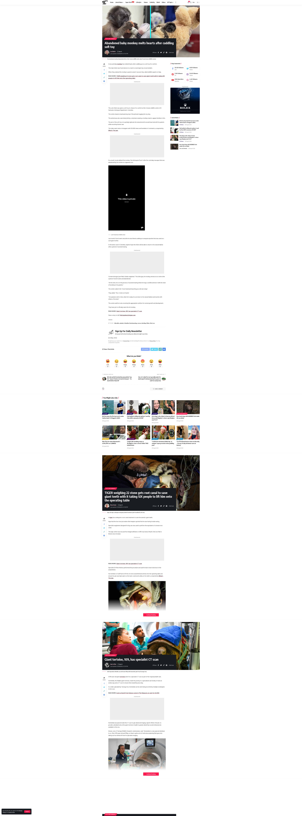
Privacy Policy (153, 340)
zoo (154, 323)
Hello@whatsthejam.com (127, 315)
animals (122, 323)
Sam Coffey (113, 664)
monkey (119, 64)
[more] (176, 2)
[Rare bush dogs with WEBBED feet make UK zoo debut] (174, 147)
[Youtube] (177, 80)
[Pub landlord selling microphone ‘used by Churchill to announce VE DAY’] (174, 130)
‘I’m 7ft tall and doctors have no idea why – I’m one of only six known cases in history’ (188, 443)
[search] (190, 2)
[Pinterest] (177, 74)
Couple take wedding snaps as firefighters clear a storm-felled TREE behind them (137, 443)
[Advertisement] (137, 94)
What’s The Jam (113, 130)
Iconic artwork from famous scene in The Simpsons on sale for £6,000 (137, 693)
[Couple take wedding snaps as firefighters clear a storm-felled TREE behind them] (138, 432)
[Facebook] (177, 68)
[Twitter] (192, 68)
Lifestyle (155, 438)
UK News (181, 124)
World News (131, 438)
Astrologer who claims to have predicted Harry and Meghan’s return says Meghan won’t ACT (188, 137)
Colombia (126, 323)
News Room (113, 505)
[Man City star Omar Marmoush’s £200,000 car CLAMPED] (113, 432)
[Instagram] (192, 74)
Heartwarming (133, 323)
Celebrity (105, 438)
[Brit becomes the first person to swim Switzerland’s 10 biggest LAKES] (174, 123)
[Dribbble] (192, 80)
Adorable (116, 323)
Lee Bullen (113, 51)
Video (147, 323)
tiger (111, 517)
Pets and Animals (110, 38)
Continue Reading (151, 615)
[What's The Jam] (105, 2)
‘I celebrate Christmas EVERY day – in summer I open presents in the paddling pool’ (163, 443)
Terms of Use (11, 812)
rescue (139, 323)
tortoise (122, 676)
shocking (143, 323)
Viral (151, 323)
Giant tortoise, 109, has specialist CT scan (129, 311)
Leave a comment (159, 388)
